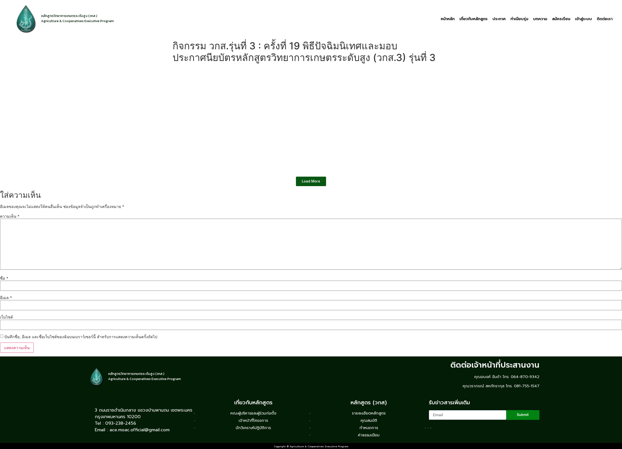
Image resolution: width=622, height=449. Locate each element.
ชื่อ (4, 278)
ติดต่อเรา (605, 19)
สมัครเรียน (561, 19)
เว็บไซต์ (6, 317)
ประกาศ (499, 19)
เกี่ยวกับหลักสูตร (473, 19)
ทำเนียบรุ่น (519, 19)
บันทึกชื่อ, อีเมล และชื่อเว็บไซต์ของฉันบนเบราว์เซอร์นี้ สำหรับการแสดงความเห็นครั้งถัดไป (80, 337)
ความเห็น (9, 216)
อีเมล (6, 298)
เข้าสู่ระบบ (583, 19)
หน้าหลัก (448, 19)
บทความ (540, 19)
